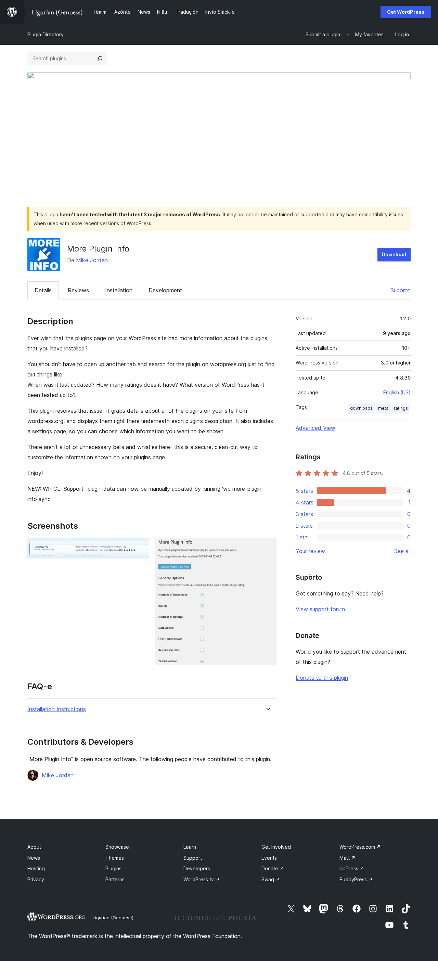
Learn (189, 847)
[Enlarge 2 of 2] (267, 547)
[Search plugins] (100, 58)
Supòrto (400, 290)
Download (394, 254)
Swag (270, 879)
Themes (114, 858)
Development (165, 290)
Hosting (36, 868)
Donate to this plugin (322, 677)
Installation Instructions (56, 709)
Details (43, 290)
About (34, 847)
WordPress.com (360, 847)
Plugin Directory (45, 34)
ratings (401, 408)
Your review (310, 551)
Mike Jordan (92, 260)
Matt (347, 858)
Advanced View (315, 427)
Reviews (78, 290)
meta (383, 408)
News (33, 858)
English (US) (397, 392)
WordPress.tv (201, 879)
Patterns (115, 879)
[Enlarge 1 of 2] (140, 547)
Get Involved (276, 847)
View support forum (320, 609)
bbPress (351, 868)
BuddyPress (356, 879)
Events (269, 858)
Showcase (117, 847)
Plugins (113, 868)
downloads (361, 408)
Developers (196, 868)
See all (402, 551)
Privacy (35, 879)
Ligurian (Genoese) (113, 917)
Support (192, 858)
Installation (118, 290)
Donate (272, 868)
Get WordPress (406, 12)
